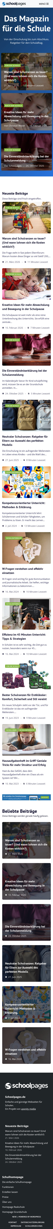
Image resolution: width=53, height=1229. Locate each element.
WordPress (35, 1217)
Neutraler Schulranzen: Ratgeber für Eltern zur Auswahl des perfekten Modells (25, 441)
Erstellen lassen (10, 1191)
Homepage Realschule (13, 1206)
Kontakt (13, 1222)
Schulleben (11, 730)
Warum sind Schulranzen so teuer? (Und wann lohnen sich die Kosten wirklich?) (25, 76)
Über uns (6, 1201)
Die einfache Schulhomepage (17, 1181)
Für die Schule (12, 65)
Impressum (16, 1226)
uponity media (28, 1108)
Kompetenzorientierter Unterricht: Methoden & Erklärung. (20, 1009)
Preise (5, 1196)
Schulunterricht (13, 472)
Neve (14, 1217)
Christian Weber (17, 126)
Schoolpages (15, 166)
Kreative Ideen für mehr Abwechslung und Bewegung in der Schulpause (26, 116)
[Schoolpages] (14, 4)
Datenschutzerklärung (32, 1222)
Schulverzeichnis (33, 1226)
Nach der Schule (13, 105)
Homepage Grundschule (14, 1211)
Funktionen (8, 1186)
